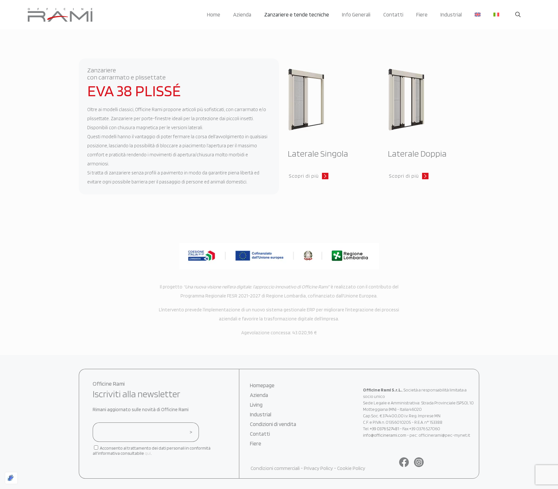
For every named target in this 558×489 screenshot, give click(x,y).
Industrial (260, 414)
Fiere (255, 443)
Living (256, 404)
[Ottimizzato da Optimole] (11, 478)
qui (148, 453)
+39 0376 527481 (384, 428)
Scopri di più (304, 176)
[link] (318, 99)
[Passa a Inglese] (477, 14)
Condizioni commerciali (275, 468)
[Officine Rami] (60, 14)
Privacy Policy (318, 468)
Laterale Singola (318, 153)
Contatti (260, 434)
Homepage (262, 385)
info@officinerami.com (384, 435)
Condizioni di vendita (273, 424)
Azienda (259, 395)
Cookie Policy (351, 468)
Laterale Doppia (417, 153)
